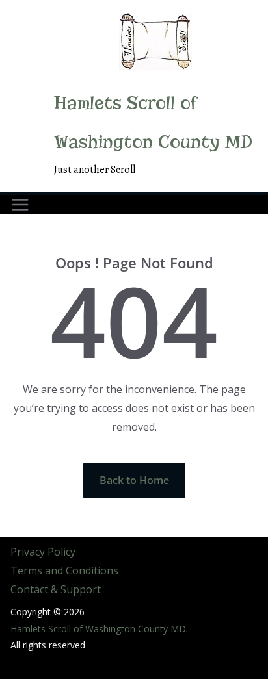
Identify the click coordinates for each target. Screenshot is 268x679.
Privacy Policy (42, 551)
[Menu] (20, 204)
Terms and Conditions (64, 570)
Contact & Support (55, 589)
